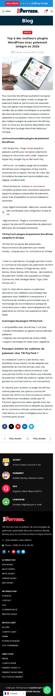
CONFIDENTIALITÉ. (10, 609)
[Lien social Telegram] (31, 426)
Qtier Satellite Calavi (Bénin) (18, 540)
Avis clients (12, 3)
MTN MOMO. (7, 564)
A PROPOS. (7, 596)
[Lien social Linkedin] (24, 426)
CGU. (4, 605)
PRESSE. (5, 658)
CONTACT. (7, 600)
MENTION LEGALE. (9, 614)
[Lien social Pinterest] (18, 426)
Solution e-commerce (33, 186)
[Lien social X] (11, 426)
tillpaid (18, 52)
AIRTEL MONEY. (8, 573)
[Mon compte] (51, 11)
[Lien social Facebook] (4, 426)
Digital (27, 32)
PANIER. (5, 636)
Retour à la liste (27, 438)
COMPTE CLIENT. (9, 632)
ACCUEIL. (6, 627)
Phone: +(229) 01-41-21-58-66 (19, 545)
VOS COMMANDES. (10, 645)
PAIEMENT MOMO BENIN (12, 672)
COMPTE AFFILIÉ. (9, 663)
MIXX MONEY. (8, 582)
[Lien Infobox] (21, 462)
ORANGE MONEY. (9, 578)
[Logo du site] (27, 11)
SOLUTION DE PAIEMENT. (12, 676)
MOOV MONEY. (8, 569)
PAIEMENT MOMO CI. (11, 667)
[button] (47, 690)
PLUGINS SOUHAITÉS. (11, 641)
